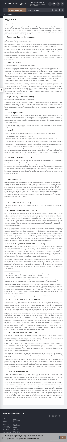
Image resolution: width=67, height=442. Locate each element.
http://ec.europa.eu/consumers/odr (31, 343)
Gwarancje (16, 429)
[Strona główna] (15, 3)
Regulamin (6, 418)
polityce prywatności (15, 440)
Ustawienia (48, 437)
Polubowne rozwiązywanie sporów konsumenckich (24, 340)
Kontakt (36, 10)
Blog (29, 10)
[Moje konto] (59, 10)
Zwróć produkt (7, 432)
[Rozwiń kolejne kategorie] (43, 10)
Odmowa (56, 437)
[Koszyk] (56, 10)
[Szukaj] (52, 10)
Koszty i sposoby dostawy (7, 420)
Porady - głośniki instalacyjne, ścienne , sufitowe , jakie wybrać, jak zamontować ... (17, 421)
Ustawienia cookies (6, 430)
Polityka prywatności (6, 423)
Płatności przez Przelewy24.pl (7, 427)
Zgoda (63, 437)
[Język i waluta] (62, 10)
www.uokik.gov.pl (56, 339)
